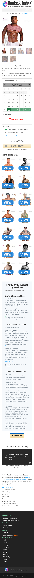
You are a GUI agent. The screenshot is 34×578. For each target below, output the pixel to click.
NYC (4, 540)
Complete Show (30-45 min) (18, 129)
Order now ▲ (9, 346)
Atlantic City (6, 557)
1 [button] (13, 110)
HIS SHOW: (6, 126)
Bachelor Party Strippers (10, 518)
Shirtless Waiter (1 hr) (15, 132)
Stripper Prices (7, 525)
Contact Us (17, 436)
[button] (4, 84)
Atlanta (5, 549)
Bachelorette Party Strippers (11, 520)
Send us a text (10, 535)
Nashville (5, 554)
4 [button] (25, 110)
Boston (5, 561)
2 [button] (17, 110)
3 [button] (21, 110)
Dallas (5, 559)
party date (24, 13)
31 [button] (9, 110)
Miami (5, 552)
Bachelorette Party (7, 487)
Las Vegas (6, 547)
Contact (5, 532)
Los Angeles (6, 545)
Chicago (5, 542)
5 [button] (29, 110)
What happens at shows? (12, 136)
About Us (6, 528)
